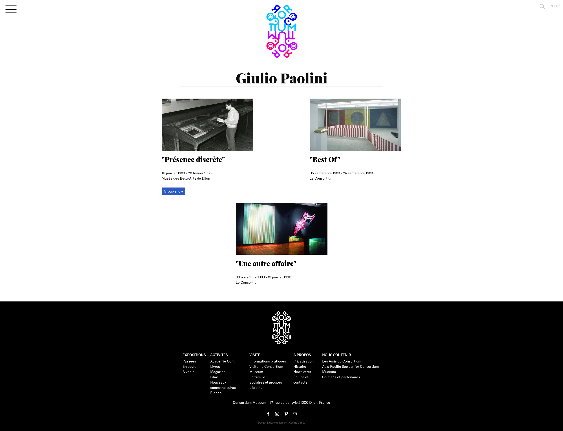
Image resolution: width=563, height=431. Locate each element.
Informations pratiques (267, 361)
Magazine (217, 372)
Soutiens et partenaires (341, 377)
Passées (189, 361)
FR (558, 6)
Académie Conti (223, 361)
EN (551, 6)
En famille (257, 377)
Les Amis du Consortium (341, 361)
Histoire (299, 366)
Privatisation (303, 361)
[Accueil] (281, 31)
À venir (188, 372)
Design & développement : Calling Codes (281, 422)
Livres (215, 366)
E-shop (215, 393)
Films (214, 377)
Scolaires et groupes (265, 382)
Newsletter (302, 372)
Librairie (256, 387)
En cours (189, 366)
